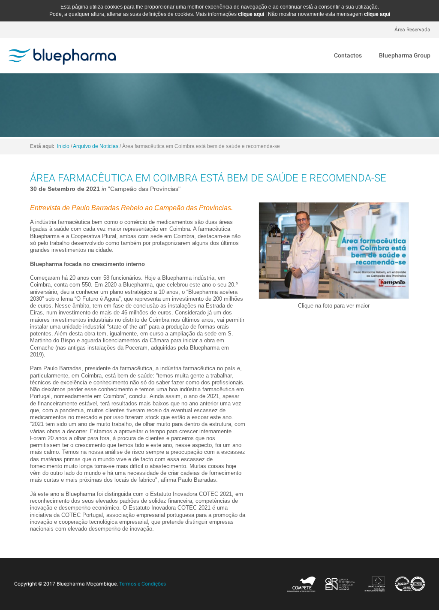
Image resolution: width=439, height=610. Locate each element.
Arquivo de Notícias (95, 146)
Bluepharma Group (404, 55)
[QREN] (340, 584)
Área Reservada (412, 30)
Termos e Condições (142, 584)
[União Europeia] (374, 584)
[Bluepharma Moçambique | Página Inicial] (62, 52)
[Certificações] (408, 584)
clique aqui (251, 14)
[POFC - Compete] (301, 584)
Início (63, 146)
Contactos (348, 55)
